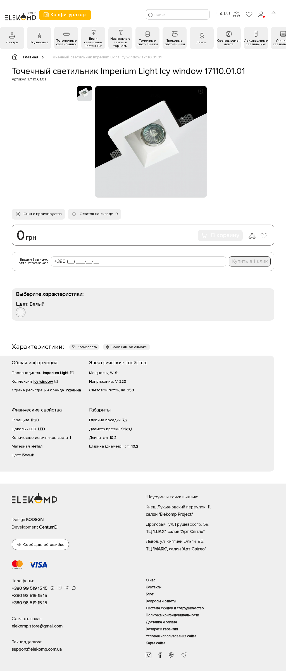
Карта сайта (155, 643)
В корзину (225, 235)
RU (227, 14)
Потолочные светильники (66, 42)
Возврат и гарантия (162, 629)
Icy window (43, 381)
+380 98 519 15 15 (29, 603)
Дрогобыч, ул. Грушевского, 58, (177, 528)
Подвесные (39, 42)
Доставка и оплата (161, 622)
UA (219, 14)
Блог (150, 594)
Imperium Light (55, 372)
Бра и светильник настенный (93, 42)
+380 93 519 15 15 (29, 595)
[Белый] (20, 312)
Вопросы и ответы (161, 601)
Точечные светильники (147, 42)
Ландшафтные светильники (256, 42)
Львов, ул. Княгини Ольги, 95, (176, 545)
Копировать (87, 347)
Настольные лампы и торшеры (120, 42)
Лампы (201, 42)
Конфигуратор (68, 14)
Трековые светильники (175, 42)
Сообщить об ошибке (129, 347)
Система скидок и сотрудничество (175, 608)
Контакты (153, 587)
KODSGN (35, 519)
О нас (151, 580)
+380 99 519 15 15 (29, 588)
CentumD (48, 527)
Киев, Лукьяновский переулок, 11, (178, 510)
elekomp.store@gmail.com (37, 626)
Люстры (12, 42)
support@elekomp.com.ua (37, 649)
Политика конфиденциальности (172, 615)
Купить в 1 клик (250, 261)
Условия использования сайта (171, 636)
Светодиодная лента (228, 42)
